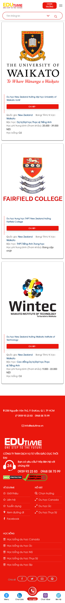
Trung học (39, 243)
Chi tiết (32, 106)
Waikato (10, 118)
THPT (19, 243)
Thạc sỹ (36, 121)
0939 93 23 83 (25, 415)
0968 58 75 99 (42, 415)
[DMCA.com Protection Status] (12, 477)
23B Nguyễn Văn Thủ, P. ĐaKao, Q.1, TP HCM (29, 410)
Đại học (27, 121)
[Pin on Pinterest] (52, 578)
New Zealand (25, 114)
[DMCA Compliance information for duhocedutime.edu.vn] (35, 477)
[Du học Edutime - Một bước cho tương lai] (12, 6)
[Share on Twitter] (32, 578)
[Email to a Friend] (42, 578)
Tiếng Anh (46, 121)
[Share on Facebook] (22, 578)
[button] (61, 5)
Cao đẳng (22, 361)
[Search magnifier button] (55, 16)
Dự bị (20, 121)
